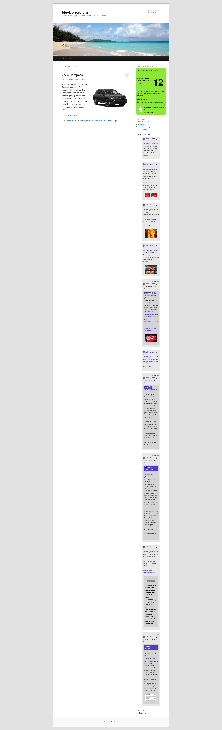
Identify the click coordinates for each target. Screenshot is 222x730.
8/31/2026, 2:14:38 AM (150, 144)
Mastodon (141, 124)
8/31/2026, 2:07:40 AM (150, 210)
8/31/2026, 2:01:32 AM (150, 250)
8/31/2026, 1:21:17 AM (150, 476)
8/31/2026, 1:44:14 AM (150, 357)
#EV (156, 314)
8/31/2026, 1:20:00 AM (150, 297)
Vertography (142, 129)
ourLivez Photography (146, 127)
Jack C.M (150, 293)
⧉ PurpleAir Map (158, 102)
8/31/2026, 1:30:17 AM (150, 552)
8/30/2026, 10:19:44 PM (150, 391)
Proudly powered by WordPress (111, 722)
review (105, 121)
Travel (74, 121)
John (83, 79)
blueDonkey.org (75, 12)
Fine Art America (144, 122)
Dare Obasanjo (148, 647)
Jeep (96, 121)
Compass (85, 121)
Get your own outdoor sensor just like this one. (154, 109)
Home (64, 59)
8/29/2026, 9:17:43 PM (150, 655)
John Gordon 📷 (151, 139)
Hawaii (91, 121)
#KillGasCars (148, 317)
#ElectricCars (152, 312)
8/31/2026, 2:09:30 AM (150, 169)
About (72, 59)
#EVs (145, 312)
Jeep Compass (72, 75)
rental (100, 121)
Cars (69, 121)
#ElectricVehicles (149, 314)
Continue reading (69, 115)
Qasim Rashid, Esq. (149, 468)
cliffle (149, 387)
